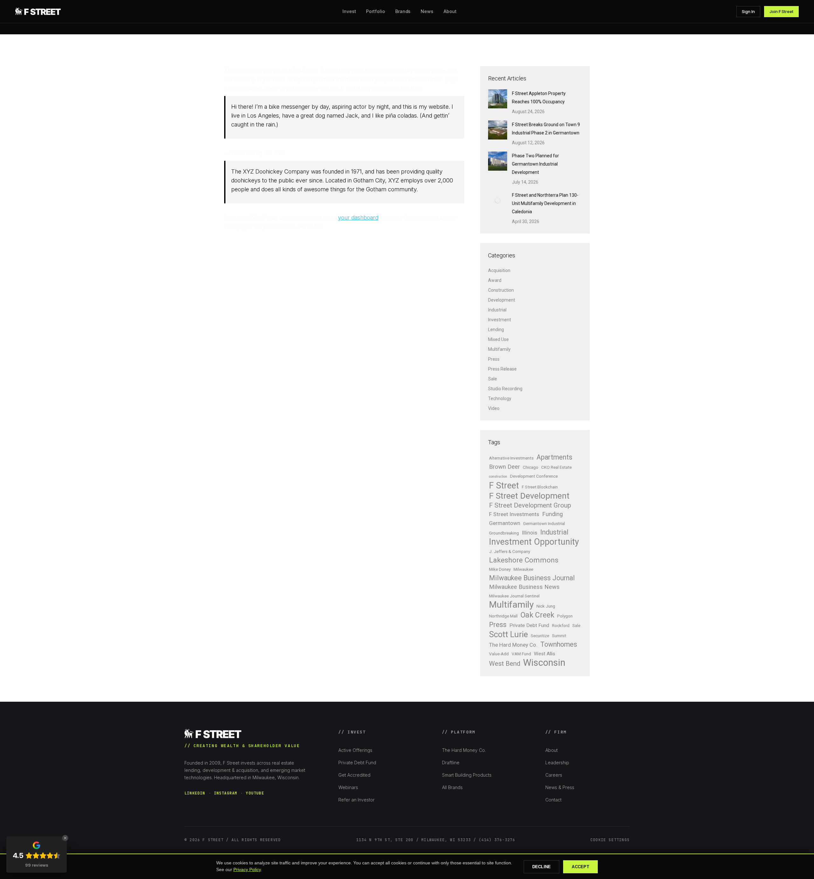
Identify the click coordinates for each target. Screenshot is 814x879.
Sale (492, 378)
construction (498, 476)
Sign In (748, 11)
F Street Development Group (530, 505)
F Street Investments (514, 514)
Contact (553, 799)
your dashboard (358, 217)
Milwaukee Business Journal (532, 578)
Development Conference (534, 476)
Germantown (504, 523)
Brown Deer (504, 466)
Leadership (557, 762)
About (551, 750)
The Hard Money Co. (513, 645)
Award (494, 280)
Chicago (530, 467)
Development (501, 300)
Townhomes (558, 644)
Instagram (226, 793)
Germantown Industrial (544, 523)
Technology (499, 398)
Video (494, 408)
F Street (504, 485)
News (427, 11)
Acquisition (499, 270)
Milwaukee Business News (524, 586)
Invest (349, 11)
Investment (499, 319)
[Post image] (497, 98)
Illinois (529, 532)
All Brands (452, 787)
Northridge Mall (503, 615)
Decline (541, 866)
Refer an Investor (356, 799)
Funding (552, 514)
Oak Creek (537, 615)
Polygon (565, 615)
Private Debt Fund (529, 625)
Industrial (497, 309)
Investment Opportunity (534, 542)
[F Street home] (38, 11)
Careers (553, 775)
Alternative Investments (511, 457)
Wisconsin (544, 662)
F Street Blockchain (540, 486)
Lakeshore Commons (523, 560)
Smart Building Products (467, 775)
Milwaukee (523, 569)
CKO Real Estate (556, 467)
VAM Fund (521, 653)
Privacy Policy (247, 869)
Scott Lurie (508, 634)
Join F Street (781, 11)
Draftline (450, 762)
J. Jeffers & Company (509, 551)
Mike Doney (500, 569)
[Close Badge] (65, 838)
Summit (559, 635)
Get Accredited (354, 775)
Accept (580, 866)
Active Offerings (355, 750)
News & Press (559, 787)
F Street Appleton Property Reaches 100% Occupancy (539, 97)
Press (494, 359)
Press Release (502, 368)
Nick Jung (545, 606)
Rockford (560, 625)
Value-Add (499, 653)
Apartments (554, 457)
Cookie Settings (610, 839)
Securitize (540, 635)
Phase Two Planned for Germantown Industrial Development (535, 164)
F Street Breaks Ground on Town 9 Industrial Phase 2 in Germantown (546, 128)
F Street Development (529, 496)
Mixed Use (498, 339)
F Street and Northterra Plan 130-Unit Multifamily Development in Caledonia (545, 203)
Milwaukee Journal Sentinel (514, 595)
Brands (403, 11)
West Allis (544, 654)
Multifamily (499, 349)
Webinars (348, 787)
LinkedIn (194, 793)
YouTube (255, 793)
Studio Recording (505, 388)
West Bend (504, 663)
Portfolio (375, 11)
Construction (501, 290)
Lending (496, 329)
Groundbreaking (504, 532)
